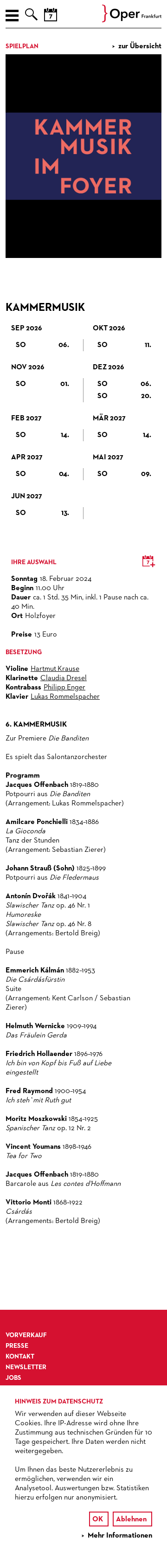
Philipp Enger (64, 687)
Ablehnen (131, 1519)
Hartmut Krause (55, 669)
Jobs (13, 1378)
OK (97, 1519)
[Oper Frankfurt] (131, 20)
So (42, 345)
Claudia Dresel (63, 678)
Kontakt (20, 1356)
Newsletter (26, 1367)
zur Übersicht (139, 46)
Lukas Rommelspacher (65, 697)
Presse (17, 1346)
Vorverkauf (26, 1335)
